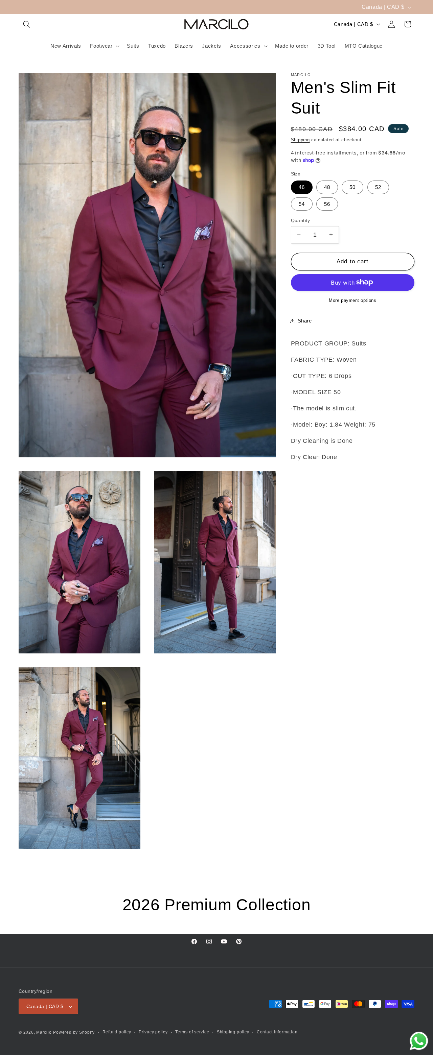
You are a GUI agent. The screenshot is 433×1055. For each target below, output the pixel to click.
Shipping (300, 139)
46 (302, 187)
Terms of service (192, 1032)
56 (327, 204)
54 (302, 204)
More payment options (352, 300)
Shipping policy (233, 1032)
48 (327, 187)
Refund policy (116, 1032)
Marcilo (43, 1032)
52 (378, 187)
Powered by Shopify (74, 1032)
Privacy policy (153, 1032)
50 (352, 187)
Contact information (277, 1032)
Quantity (300, 220)
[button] (27, 24)
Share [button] (305, 320)
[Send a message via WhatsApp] (419, 1041)
